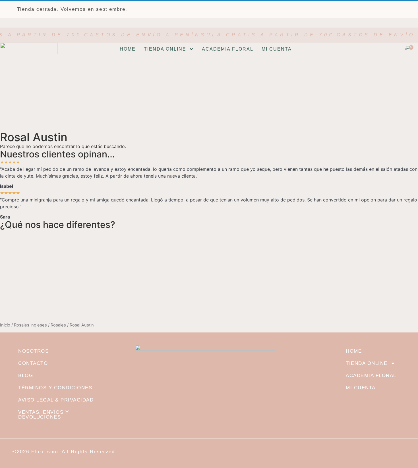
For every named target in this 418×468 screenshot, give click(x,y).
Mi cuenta (277, 49)
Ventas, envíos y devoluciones (43, 414)
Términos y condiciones (55, 387)
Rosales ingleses (30, 325)
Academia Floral (227, 49)
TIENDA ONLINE (165, 49)
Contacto (33, 363)
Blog (25, 375)
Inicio (5, 325)
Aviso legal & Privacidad (56, 400)
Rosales (58, 325)
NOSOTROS (33, 351)
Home (128, 49)
